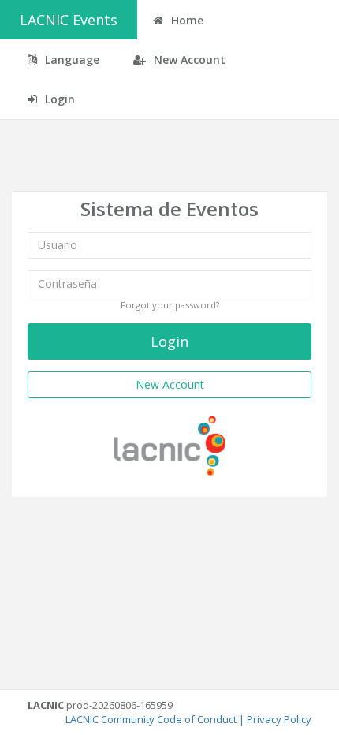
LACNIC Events (68, 19)
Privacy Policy (279, 719)
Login (58, 98)
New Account (188, 59)
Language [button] (70, 59)
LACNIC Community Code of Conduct (151, 719)
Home (185, 20)
